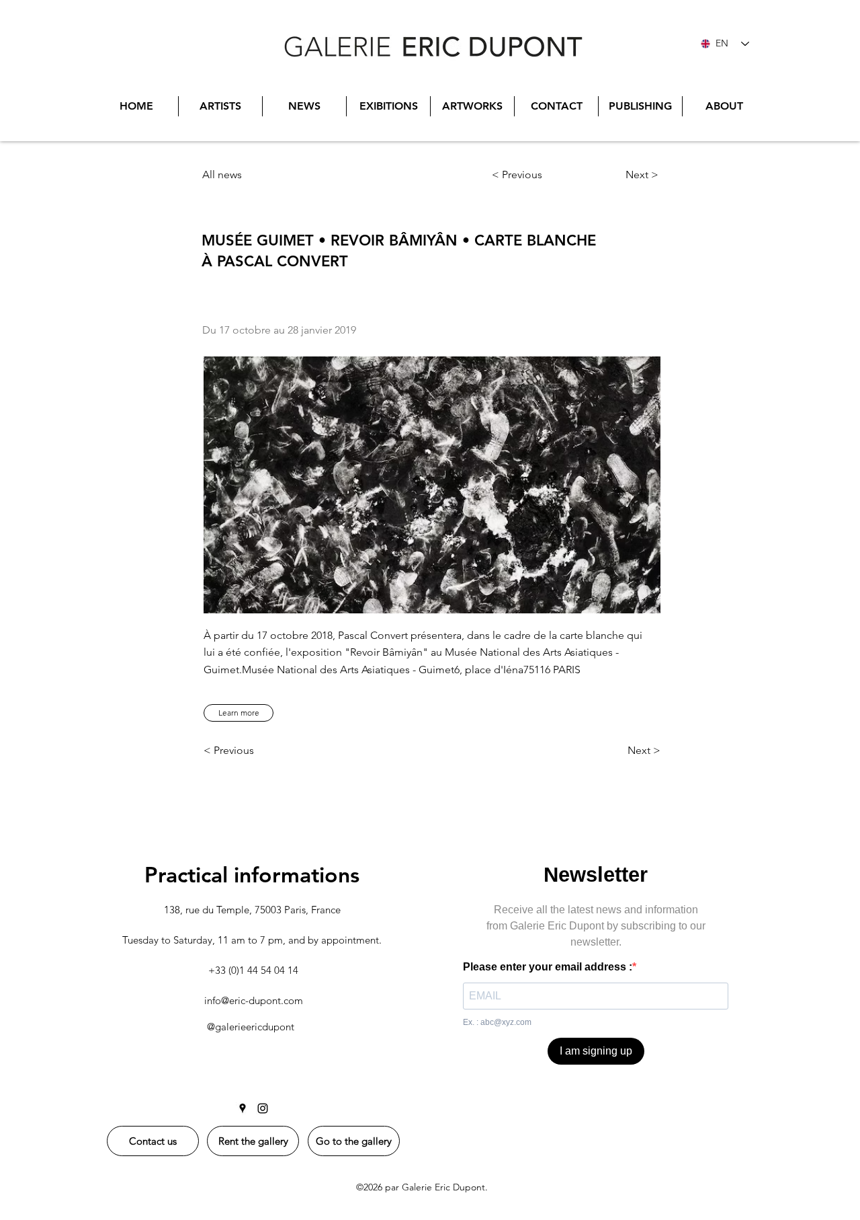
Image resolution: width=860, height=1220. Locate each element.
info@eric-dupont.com (253, 1000)
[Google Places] (242, 1108)
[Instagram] (262, 1108)
